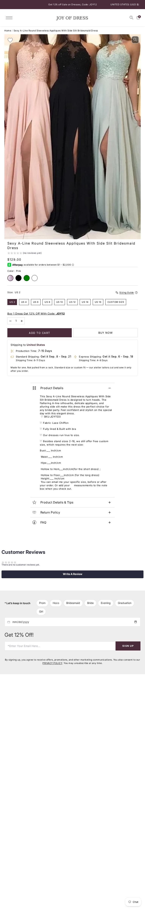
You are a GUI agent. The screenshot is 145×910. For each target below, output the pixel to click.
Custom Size (115, 301)
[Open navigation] (10, 17)
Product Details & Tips (56, 502)
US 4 (24, 301)
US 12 (72, 301)
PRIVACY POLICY (52, 663)
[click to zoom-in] (135, 39)
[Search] (131, 17)
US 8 (47, 301)
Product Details (51, 388)
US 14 (85, 301)
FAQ (43, 522)
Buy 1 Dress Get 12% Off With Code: (36, 313)
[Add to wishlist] (10, 40)
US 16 (98, 301)
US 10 (59, 301)
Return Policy (50, 512)
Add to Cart (39, 332)
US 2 (12, 301)
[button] (24, 253)
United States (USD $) (124, 4)
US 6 (36, 301)
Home (7, 30)
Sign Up (128, 645)
